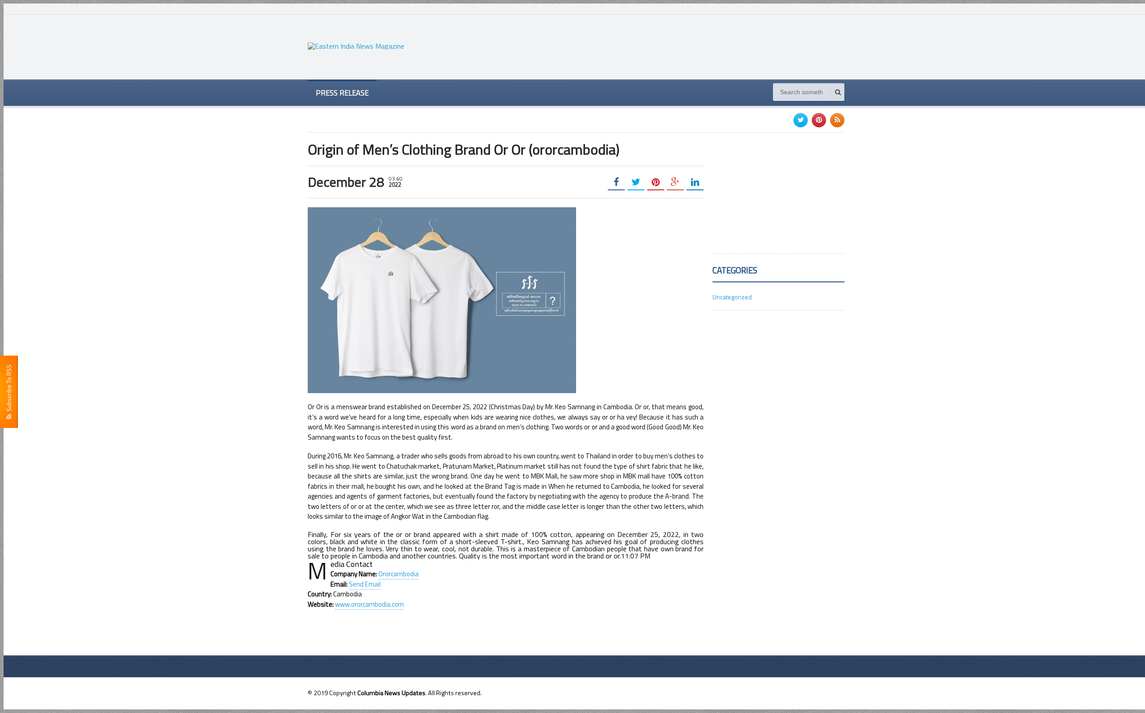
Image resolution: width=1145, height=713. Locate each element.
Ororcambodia (398, 574)
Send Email (365, 584)
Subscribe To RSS (8, 389)
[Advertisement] (681, 46)
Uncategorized (732, 297)
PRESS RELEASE (342, 92)
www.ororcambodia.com (369, 604)
